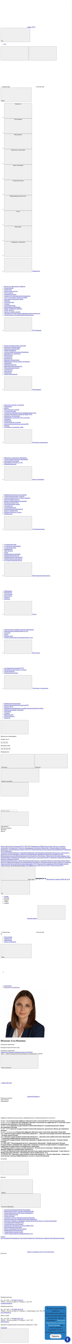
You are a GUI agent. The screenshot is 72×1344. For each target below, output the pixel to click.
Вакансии (7, 718)
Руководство (8, 289)
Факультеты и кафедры (42, 1238)
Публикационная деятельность (13, 509)
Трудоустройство (9, 671)
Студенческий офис (10, 411)
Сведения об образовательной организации (17, 296)
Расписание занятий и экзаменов (14, 405)
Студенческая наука (10, 507)
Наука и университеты (11, 510)
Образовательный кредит (11, 368)
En (5, 44)
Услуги (18, 211)
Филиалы (7, 300)
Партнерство (8, 592)
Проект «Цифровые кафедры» (13, 308)
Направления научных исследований (15, 495)
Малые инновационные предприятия (15, 501)
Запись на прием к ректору (12, 312)
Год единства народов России (13, 560)
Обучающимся (18, 134)
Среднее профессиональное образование (16, 352)
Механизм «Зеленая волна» (12, 347)
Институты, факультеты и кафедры (14, 286)
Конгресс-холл (8, 636)
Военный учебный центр (11, 360)
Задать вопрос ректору (11, 291)
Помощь (6, 425)
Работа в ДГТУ (8, 706)
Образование (8, 406)
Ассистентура (8, 369)
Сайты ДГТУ (31, 27)
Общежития (7, 363)
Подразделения (8, 288)
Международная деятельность (18, 196)
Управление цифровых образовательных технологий (16, 1052)
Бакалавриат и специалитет (12, 353)
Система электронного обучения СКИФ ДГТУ (18, 414)
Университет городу (10, 294)
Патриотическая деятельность (13, 559)
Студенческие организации (12, 546)
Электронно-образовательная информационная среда (20, 413)
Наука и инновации (18, 165)
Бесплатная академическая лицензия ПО (16, 424)
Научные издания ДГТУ (11, 502)
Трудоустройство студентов (12, 422)
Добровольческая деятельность (13, 557)
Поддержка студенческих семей (13, 427)
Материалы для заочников (12, 416)
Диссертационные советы (12, 504)
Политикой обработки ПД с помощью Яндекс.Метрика (55, 1322)
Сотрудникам (8, 594)
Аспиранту (7, 419)
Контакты (7, 599)
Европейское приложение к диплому (15, 669)
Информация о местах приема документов (17, 361)
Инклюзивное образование (12, 307)
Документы (7, 711)
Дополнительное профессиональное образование (19, 629)
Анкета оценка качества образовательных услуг (18, 637)
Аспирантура (8, 357)
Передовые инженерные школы (13, 299)
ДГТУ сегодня (8, 293)
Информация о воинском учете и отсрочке (17, 417)
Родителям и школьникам (18, 150)
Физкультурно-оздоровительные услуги (16, 631)
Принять (55, 1336)
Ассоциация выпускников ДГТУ (14, 668)
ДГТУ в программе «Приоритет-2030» (15, 297)
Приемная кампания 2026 (12, 349)
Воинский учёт (8, 714)
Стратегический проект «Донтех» (14, 496)
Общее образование (10, 350)
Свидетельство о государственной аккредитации (19, 315)
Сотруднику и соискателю (18, 242)
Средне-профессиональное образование (16, 459)
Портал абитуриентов (10, 374)
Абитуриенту (8, 371)
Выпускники (8, 596)
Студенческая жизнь (18, 180)
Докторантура (8, 506)
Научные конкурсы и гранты (13, 512)
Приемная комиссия (10, 364)
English (6, 896)
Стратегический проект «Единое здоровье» (17, 498)
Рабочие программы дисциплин (13, 710)
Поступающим (18, 119)
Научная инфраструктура (11, 499)
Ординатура (8, 372)
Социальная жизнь (9, 305)
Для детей (7, 633)
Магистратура (8, 355)
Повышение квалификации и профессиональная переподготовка (23, 708)
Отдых (6, 634)
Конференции (8, 514)
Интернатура (8, 358)
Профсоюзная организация (12, 554)
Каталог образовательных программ (15, 345)
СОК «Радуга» (8, 551)
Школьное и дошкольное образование (15, 458)
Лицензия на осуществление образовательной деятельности (22, 313)
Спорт (6, 552)
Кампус (6, 408)
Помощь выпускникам (11, 673)
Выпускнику (18, 227)
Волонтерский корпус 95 (11, 555)
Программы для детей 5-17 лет (13, 462)
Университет (18, 104)
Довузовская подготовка (11, 461)
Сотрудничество (9, 302)
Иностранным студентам (11, 409)
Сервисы (7, 304)
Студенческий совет (10, 544)
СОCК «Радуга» (9, 310)
